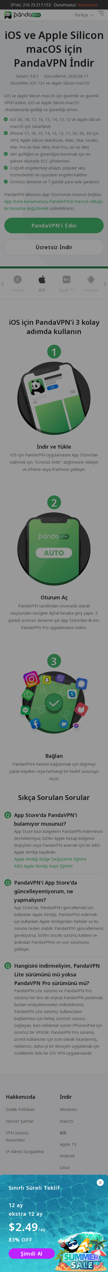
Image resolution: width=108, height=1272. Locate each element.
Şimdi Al (32, 1253)
